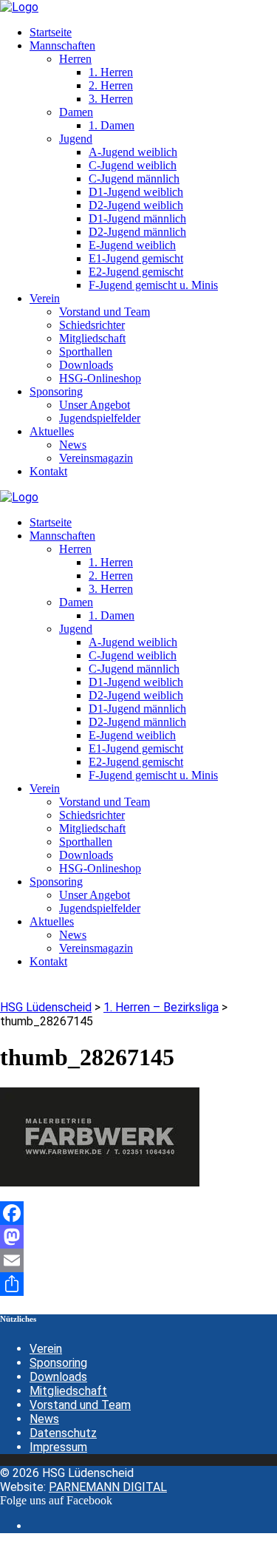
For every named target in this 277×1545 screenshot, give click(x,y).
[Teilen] (138, 1284)
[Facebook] (138, 1213)
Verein (46, 1349)
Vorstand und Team (80, 1405)
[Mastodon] (138, 1237)
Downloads (58, 1377)
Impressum (58, 1447)
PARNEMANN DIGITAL (108, 1487)
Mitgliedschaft (68, 1391)
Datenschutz (63, 1433)
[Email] (138, 1260)
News (44, 1419)
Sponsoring (58, 1363)
